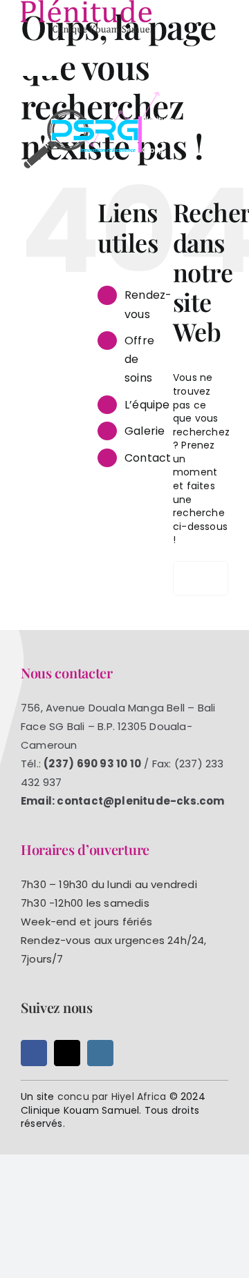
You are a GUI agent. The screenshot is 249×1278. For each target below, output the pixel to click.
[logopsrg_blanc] (100, 94)
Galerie (144, 431)
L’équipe (147, 405)
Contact (147, 458)
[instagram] (100, 1053)
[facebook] (34, 1053)
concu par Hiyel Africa (112, 1096)
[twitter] (67, 1053)
